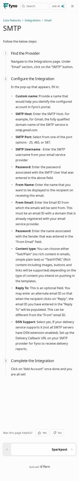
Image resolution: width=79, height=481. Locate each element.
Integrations (33, 20)
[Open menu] (72, 6)
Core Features (12, 20)
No (60, 433)
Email (48, 20)
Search (30, 6)
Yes (45, 433)
